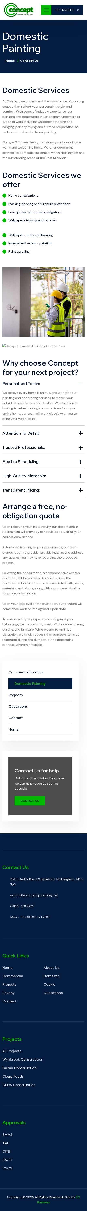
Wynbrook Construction (22, 1059)
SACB (7, 1159)
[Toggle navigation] (46, 10)
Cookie (49, 984)
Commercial (12, 976)
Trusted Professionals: (23, 447)
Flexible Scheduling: (21, 461)
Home (10, 61)
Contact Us (30, 801)
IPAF (5, 1143)
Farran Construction (19, 1067)
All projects (11, 1051)
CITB (6, 1151)
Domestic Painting (30, 683)
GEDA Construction (18, 1084)
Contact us (29, 61)
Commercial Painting (26, 672)
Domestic (52, 976)
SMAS (7, 1134)
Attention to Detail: (20, 433)
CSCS (7, 1168)
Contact (15, 717)
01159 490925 (22, 906)
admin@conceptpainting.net (34, 895)
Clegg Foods (13, 1076)
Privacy (8, 992)
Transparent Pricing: (21, 490)
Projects (15, 695)
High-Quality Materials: (24, 475)
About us (51, 967)
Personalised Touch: (21, 383)
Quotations (18, 706)
